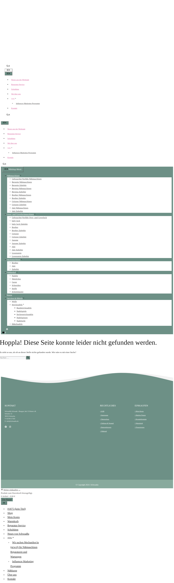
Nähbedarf (11, 272)
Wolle (14, 301)
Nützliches (16, 279)
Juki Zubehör (17, 211)
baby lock (16, 221)
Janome (15, 240)
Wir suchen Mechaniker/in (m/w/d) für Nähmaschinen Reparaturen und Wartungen (24, 549)
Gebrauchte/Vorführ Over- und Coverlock (29, 217)
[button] (8, 66)
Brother (15, 227)
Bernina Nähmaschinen (21, 188)
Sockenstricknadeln (25, 314)
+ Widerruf (103, 431)
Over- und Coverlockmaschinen (20, 214)
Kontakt (14, 108)
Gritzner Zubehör (19, 205)
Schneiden (16, 285)
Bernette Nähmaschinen (22, 182)
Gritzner (15, 234)
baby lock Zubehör (20, 224)
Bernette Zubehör (19, 185)
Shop (10, 513)
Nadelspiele (22, 311)
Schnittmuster (17, 292)
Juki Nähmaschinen (20, 208)
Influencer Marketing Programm (28, 103)
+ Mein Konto (139, 411)
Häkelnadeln (17, 324)
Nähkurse (12, 570)
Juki (13, 247)
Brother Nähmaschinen (21, 195)
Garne (14, 282)
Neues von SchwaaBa (18, 533)
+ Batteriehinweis (105, 427)
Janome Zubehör (19, 243)
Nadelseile (21, 321)
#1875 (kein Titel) (16, 508)
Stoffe (14, 288)
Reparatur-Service (18, 84)
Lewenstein (16, 253)
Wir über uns (16, 94)
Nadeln (15, 276)
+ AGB (102, 411)
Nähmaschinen (13, 176)
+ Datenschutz (104, 419)
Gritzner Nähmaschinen (22, 201)
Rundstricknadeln (24, 308)
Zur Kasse (7, 499)
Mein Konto (13, 517)
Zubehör (15, 269)
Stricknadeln (17, 305)
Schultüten (15, 89)
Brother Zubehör (19, 198)
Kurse (9, 295)
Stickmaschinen (13, 260)
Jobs (13, 99)
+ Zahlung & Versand (107, 423)
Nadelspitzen (22, 318)
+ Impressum (104, 415)
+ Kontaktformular (141, 419)
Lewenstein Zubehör (20, 256)
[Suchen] (28, 357)
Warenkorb (13, 521)
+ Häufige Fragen (140, 415)
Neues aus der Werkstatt (20, 80)
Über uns (12, 574)
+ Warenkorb (139, 423)
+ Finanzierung (139, 427)
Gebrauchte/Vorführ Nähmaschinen (27, 179)
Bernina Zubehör (19, 192)
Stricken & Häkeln (15, 298)
